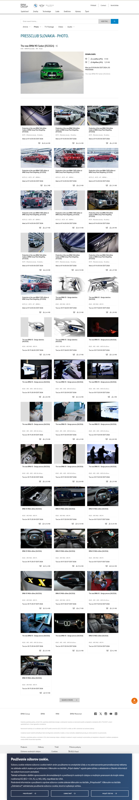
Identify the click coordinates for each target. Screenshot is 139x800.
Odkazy (41, 747)
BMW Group (25, 714)
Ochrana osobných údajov (31, 751)
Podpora (24, 747)
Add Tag (104, 21)
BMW (43, 714)
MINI (57, 714)
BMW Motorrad (76, 714)
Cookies (54, 751)
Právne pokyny (75, 747)
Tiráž (57, 747)
